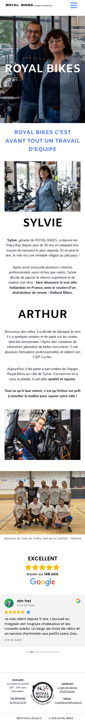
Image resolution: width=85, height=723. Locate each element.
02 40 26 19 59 (18, 702)
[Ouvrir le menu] (74, 5)
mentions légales (29, 718)
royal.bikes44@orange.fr (68, 702)
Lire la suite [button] (13, 640)
